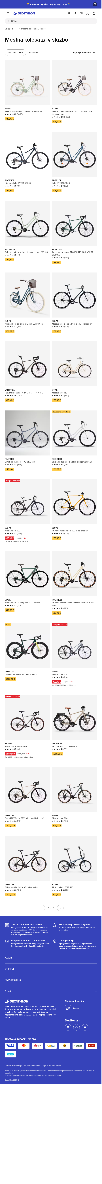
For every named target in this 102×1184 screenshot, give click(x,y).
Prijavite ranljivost (32, 1053)
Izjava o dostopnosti (52, 1053)
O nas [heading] (8, 979)
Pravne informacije (13, 1053)
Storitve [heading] (9, 957)
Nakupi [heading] (8, 946)
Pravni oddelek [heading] (13, 968)
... (17, 29)
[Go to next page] (60, 908)
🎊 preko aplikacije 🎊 (48, 4)
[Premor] (95, 4)
